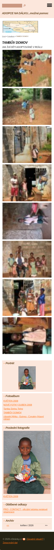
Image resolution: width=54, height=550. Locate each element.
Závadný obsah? (35, 539)
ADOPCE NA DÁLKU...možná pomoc (25, 13)
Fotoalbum (10, 36)
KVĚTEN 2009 (10, 401)
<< (8, 525)
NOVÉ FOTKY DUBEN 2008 (17, 405)
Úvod (4, 36)
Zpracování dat (10, 543)
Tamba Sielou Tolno (13, 409)
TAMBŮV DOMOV (12, 412)
